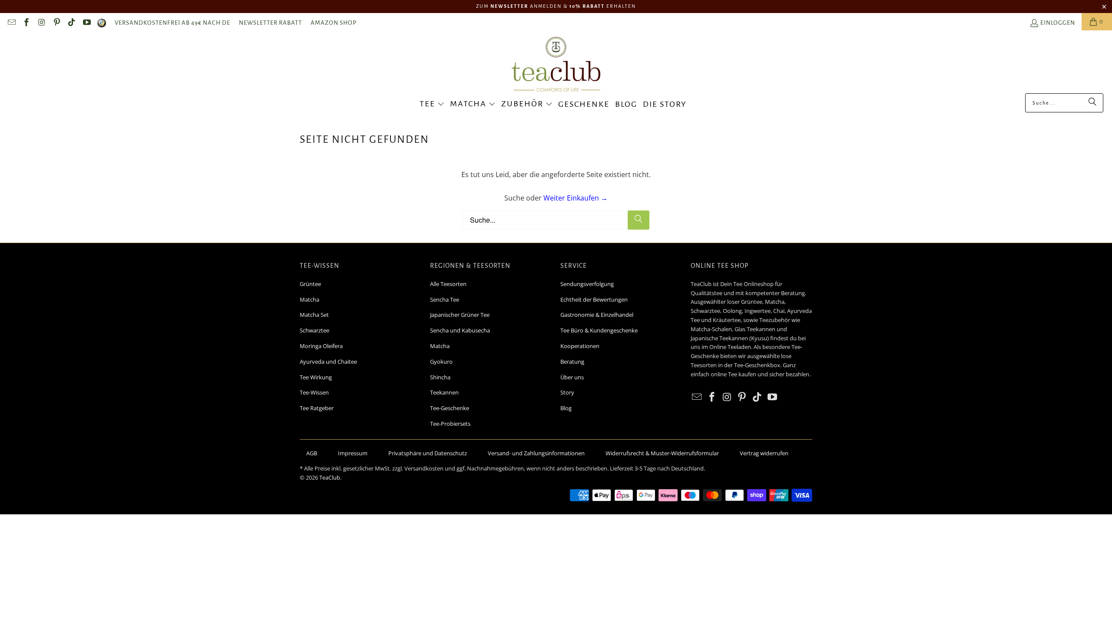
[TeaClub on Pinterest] (56, 23)
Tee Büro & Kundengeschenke (599, 330)
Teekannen (444, 392)
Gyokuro (441, 361)
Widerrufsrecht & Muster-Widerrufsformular (662, 453)
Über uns (572, 377)
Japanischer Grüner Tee (460, 315)
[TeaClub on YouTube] (86, 23)
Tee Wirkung (316, 377)
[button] (432, 104)
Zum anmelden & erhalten (556, 6)
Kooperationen (579, 346)
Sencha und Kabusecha (460, 330)
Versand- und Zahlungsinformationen (536, 453)
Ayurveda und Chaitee (328, 361)
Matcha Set (314, 315)
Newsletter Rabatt (270, 23)
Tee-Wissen (314, 392)
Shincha (440, 377)
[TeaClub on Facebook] (26, 23)
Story (567, 392)
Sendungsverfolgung (587, 284)
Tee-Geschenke (449, 408)
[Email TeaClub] (11, 23)
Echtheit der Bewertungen (594, 299)
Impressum (352, 453)
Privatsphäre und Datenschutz (427, 453)
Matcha (309, 299)
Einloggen (1057, 23)
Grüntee (310, 284)
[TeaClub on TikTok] (71, 23)
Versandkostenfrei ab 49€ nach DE (172, 23)
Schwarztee (314, 330)
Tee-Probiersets (450, 424)
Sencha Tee (444, 299)
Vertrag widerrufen (764, 453)
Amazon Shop (334, 23)
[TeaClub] (556, 65)
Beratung (572, 361)
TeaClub (329, 477)
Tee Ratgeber (317, 408)
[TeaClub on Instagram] (41, 23)
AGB (311, 453)
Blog (566, 408)
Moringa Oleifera (321, 346)
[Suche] (1092, 102)
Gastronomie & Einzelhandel (596, 315)
